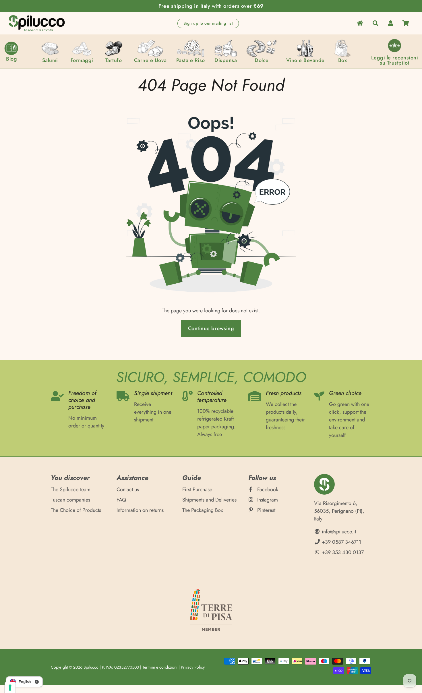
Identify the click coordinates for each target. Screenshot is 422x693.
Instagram (267, 500)
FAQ (121, 500)
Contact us (128, 489)
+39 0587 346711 (340, 542)
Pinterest (265, 510)
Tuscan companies (70, 500)
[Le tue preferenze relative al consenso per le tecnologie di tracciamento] (10, 687)
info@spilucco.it (338, 531)
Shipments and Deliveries (209, 500)
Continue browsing (211, 328)
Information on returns (140, 510)
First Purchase (197, 489)
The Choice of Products (76, 510)
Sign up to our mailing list (208, 23)
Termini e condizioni (159, 667)
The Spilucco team (70, 489)
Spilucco (91, 667)
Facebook (267, 489)
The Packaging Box (202, 510)
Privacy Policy (193, 667)
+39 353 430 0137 (342, 552)
